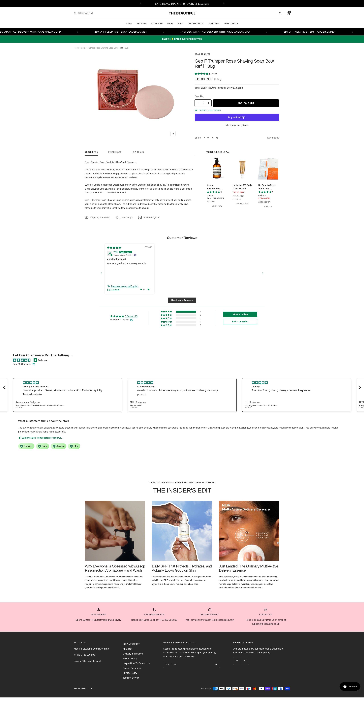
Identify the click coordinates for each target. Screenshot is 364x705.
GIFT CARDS (231, 23)
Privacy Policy (130, 673)
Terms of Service (131, 678)
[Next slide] (262, 273)
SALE (129, 23)
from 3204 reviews (22, 364)
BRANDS (141, 23)
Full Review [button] (113, 290)
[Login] (280, 13)
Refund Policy (130, 658)
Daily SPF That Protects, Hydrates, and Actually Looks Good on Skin (182, 568)
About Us (127, 649)
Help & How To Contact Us (136, 663)
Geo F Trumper (203, 54)
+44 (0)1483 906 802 (84, 655)
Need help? (273, 138)
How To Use (138, 152)
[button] (202, 74)
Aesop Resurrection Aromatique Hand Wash (216, 187)
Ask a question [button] (240, 321)
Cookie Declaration (132, 668)
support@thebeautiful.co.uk (88, 661)
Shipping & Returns (100, 217)
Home (76, 48)
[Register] (216, 664)
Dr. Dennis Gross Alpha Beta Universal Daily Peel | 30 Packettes (267, 187)
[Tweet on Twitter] (212, 138)
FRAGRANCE (196, 23)
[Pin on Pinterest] (208, 138)
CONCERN (214, 23)
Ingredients (115, 152)
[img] (114, 247)
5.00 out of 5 (131, 316)
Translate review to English (124, 286)
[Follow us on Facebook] (237, 661)
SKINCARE (157, 23)
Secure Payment (151, 217)
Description (91, 152)
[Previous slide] (101, 273)
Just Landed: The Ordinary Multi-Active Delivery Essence (248, 568)
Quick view (217, 206)
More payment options (237, 125)
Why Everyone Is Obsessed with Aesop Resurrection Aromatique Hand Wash (115, 568)
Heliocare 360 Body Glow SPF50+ (242, 187)
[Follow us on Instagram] (245, 661)
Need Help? (126, 217)
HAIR (170, 23)
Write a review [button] (240, 314)
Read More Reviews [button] (182, 300)
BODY (180, 23)
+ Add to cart (242, 203)
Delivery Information (133, 654)
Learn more (203, 4)
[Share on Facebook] (204, 138)
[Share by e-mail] (217, 138)
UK (91, 688)
